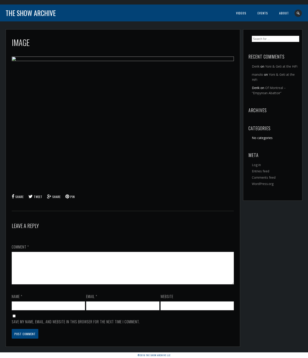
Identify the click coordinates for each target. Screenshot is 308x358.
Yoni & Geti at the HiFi (281, 66)
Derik (256, 66)
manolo (257, 74)
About (284, 13)
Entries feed (260, 171)
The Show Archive (31, 13)
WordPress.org (263, 184)
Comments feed (264, 177)
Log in (256, 165)
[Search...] (298, 13)
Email (91, 296)
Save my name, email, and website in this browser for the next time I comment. (76, 321)
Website (167, 296)
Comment (20, 247)
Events (262, 13)
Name (17, 296)
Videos (241, 13)
